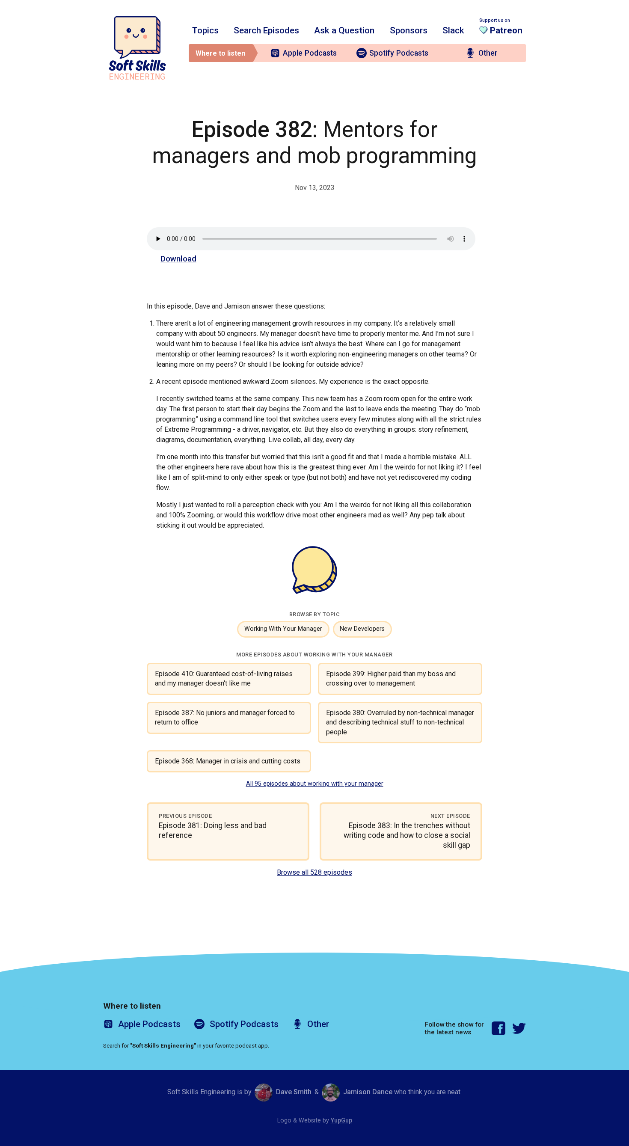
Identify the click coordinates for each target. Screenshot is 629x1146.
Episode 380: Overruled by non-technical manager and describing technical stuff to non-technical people (400, 722)
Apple (310, 53)
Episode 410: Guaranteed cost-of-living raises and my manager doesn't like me (224, 678)
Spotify (398, 53)
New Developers (362, 628)
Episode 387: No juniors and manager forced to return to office (225, 717)
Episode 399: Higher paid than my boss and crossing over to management (391, 678)
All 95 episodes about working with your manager (314, 783)
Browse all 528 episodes (314, 872)
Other (488, 53)
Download (178, 259)
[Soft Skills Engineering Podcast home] (137, 48)
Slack (453, 30)
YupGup (341, 1120)
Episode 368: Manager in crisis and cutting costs (227, 761)
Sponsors (408, 30)
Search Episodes (266, 30)
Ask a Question (344, 30)
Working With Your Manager (283, 628)
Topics (205, 30)
